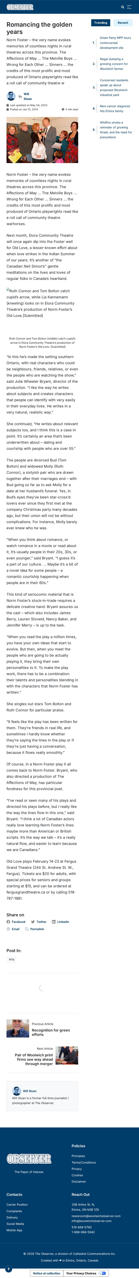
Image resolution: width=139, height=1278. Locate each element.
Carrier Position (17, 1204)
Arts (11, 959)
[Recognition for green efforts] (19, 1028)
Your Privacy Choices (81, 1273)
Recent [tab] (123, 22)
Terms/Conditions (84, 1162)
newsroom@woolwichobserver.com (96, 1216)
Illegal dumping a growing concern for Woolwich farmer (114, 64)
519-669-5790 (82, 1227)
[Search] (122, 7)
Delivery (12, 1217)
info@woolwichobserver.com (91, 1221)
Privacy (77, 1169)
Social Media (15, 1224)
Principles (78, 1156)
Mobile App (14, 1230)
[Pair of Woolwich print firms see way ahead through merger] (65, 1055)
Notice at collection (46, 1273)
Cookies (77, 1175)
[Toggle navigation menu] (129, 7)
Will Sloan (30, 1091)
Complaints (14, 1211)
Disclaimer (79, 1181)
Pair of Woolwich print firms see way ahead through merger (34, 1059)
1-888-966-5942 (83, 1232)
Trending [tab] (100, 22)
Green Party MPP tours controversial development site (115, 42)
